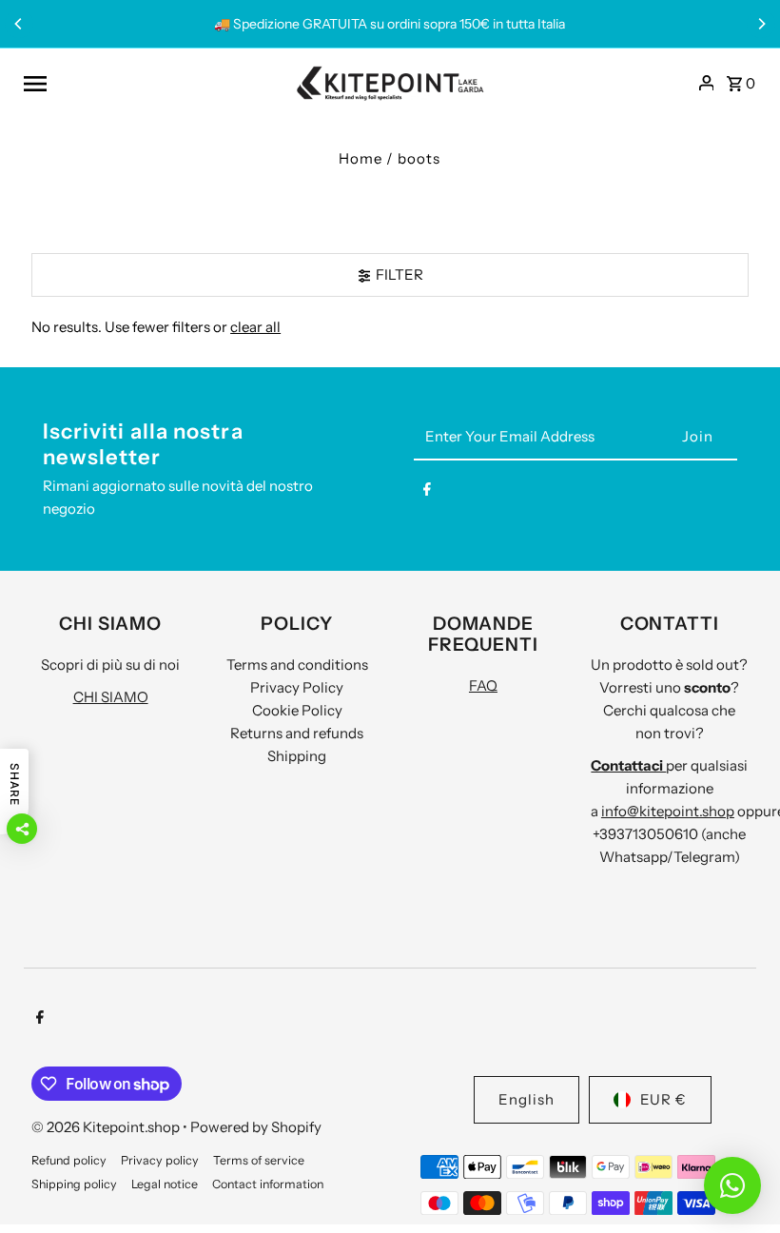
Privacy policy (160, 1160)
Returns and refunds (296, 733)
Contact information (267, 1184)
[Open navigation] (152, 83)
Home (360, 158)
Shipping (296, 756)
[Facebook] (427, 492)
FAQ (483, 685)
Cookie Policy (297, 710)
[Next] (761, 24)
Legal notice (164, 1184)
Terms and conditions (297, 665)
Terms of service (258, 1160)
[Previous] (19, 24)
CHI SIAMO (110, 697)
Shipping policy (74, 1184)
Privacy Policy (296, 687)
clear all (255, 327)
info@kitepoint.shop (667, 811)
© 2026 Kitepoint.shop (107, 1127)
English (526, 1099)
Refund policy (69, 1160)
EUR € (663, 1099)
